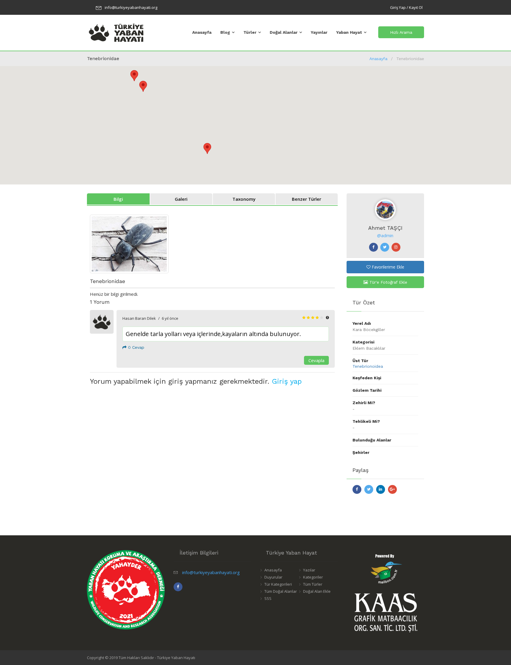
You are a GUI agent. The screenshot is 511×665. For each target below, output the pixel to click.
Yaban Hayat (349, 32)
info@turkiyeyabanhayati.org (131, 7)
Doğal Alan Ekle (317, 591)
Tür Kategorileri (278, 584)
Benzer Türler (306, 199)
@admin (385, 235)
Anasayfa (201, 32)
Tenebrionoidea (367, 366)
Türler (249, 32)
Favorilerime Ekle (387, 267)
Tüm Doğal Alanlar (280, 591)
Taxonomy (244, 199)
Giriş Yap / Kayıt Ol (406, 7)
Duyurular (273, 577)
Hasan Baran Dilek (139, 318)
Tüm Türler (312, 584)
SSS (267, 598)
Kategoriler (313, 577)
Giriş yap (287, 381)
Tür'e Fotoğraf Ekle (387, 282)
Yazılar (309, 570)
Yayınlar (319, 32)
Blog (225, 32)
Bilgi (118, 199)
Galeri (181, 199)
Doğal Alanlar (283, 32)
